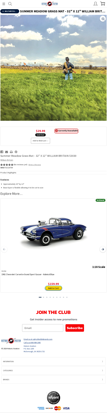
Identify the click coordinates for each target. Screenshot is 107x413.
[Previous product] (4, 249)
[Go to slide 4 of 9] (50, 297)
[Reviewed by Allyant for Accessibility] (54, 398)
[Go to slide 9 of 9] (67, 297)
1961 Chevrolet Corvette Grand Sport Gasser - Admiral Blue (28, 274)
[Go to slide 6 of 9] (57, 297)
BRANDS (6, 379)
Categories (8, 370)
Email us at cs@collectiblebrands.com (38, 339)
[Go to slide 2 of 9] (43, 297)
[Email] (6, 152)
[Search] (10, 4)
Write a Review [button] (34, 164)
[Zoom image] (103, 19)
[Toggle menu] (2, 4)
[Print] (11, 152)
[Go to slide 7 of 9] (60, 297)
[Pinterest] (16, 152)
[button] (53, 387)
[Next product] (103, 249)
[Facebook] (1, 152)
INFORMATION (8, 361)
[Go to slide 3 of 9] (46, 297)
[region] (53, 68)
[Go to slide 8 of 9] (63, 297)
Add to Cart (53, 288)
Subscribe (75, 327)
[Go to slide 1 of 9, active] (40, 297)
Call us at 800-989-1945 (32, 342)
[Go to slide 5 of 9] (53, 297)
